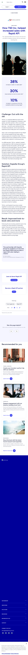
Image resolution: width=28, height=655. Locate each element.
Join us (19, 6)
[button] (11, 378)
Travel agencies (10, 304)
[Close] (26, 643)
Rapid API (19, 304)
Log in (7, 6)
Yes (11, 331)
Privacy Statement (6, 653)
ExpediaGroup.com (8, 630)
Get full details (14, 280)
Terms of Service (15, 653)
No (16, 331)
